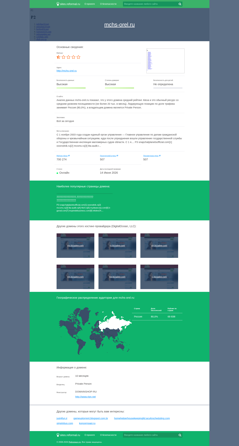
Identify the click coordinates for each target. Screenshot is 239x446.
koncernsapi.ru (87, 423)
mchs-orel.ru (119, 25)
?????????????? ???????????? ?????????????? (75, 198)
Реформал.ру (75, 442)
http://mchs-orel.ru (67, 70)
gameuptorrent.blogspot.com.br (90, 418)
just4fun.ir (62, 418)
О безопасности (108, 4)
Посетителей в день (108, 156)
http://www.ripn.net (85, 396)
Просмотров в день (150, 156)
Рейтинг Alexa (62, 156)
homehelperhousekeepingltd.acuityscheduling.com (142, 418)
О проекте (90, 4)
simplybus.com (65, 423)
